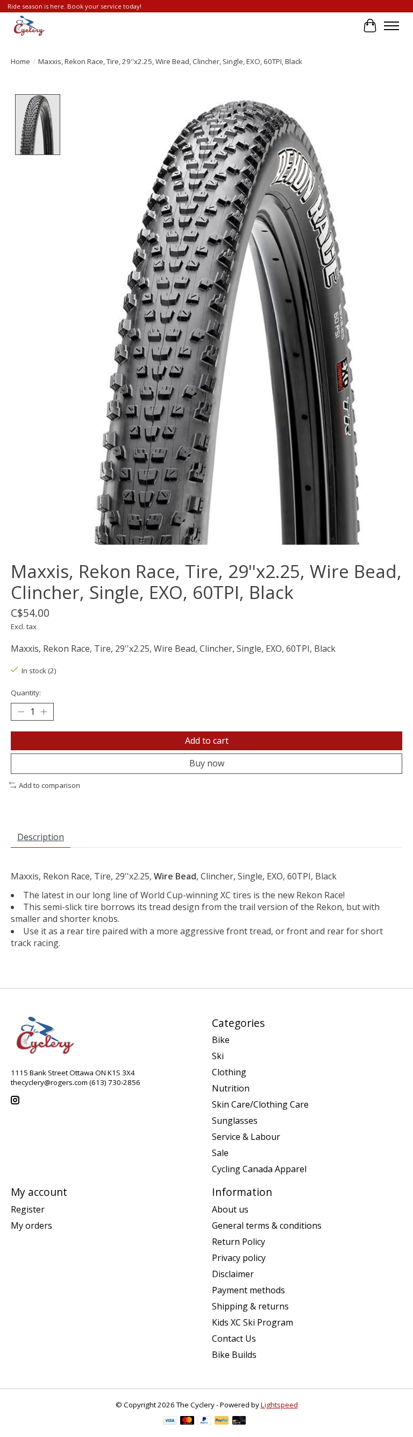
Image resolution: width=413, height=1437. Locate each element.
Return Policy (238, 1242)
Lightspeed (279, 1405)
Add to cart (207, 740)
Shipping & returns (250, 1306)
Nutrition (231, 1088)
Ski (218, 1056)
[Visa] (170, 1421)
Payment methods (248, 1290)
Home (20, 61)
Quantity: (26, 693)
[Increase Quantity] (44, 712)
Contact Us (234, 1338)
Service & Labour (246, 1137)
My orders (31, 1225)
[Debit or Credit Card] (239, 1421)
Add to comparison (49, 785)
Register (28, 1209)
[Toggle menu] (391, 26)
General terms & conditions (267, 1225)
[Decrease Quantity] (21, 712)
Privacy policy (239, 1258)
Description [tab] (40, 837)
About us (230, 1209)
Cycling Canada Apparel (259, 1169)
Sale (220, 1153)
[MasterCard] (187, 1421)
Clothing (229, 1072)
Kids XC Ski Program (252, 1322)
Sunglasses (235, 1120)
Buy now (206, 763)
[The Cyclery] (28, 26)
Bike (221, 1040)
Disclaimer (233, 1274)
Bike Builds (234, 1355)
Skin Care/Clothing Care (260, 1104)
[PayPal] (204, 1421)
